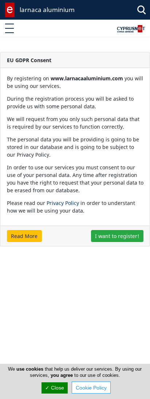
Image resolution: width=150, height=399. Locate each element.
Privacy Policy (63, 203)
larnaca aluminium (47, 9)
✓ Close (54, 388)
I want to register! (117, 236)
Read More (24, 236)
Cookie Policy (91, 388)
